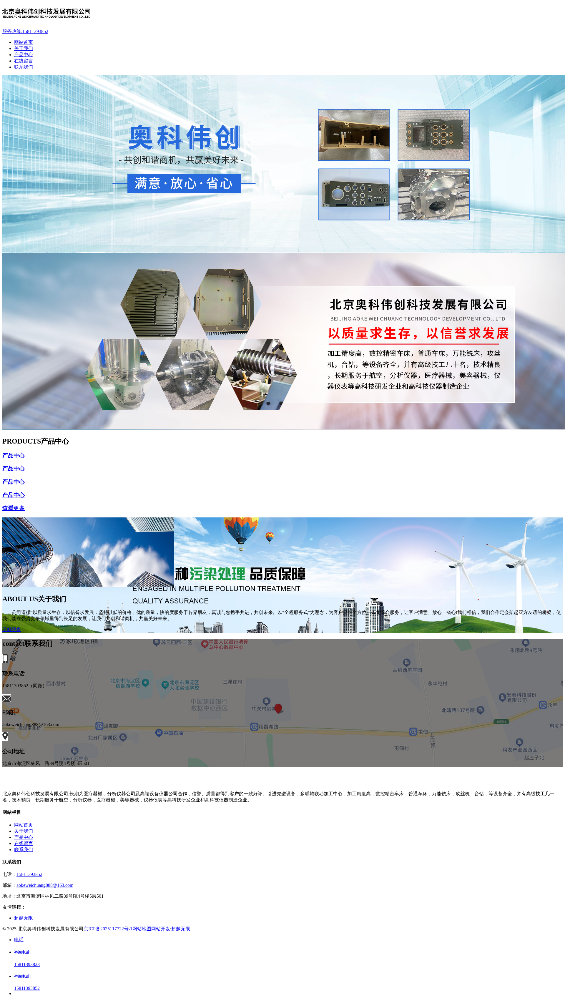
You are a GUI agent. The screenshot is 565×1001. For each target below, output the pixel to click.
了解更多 (11, 629)
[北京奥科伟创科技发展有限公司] (282, 14)
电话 (19, 939)
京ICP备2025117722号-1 (108, 928)
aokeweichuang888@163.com (44, 885)
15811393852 (29, 874)
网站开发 (160, 928)
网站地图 (141, 928)
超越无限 (180, 928)
